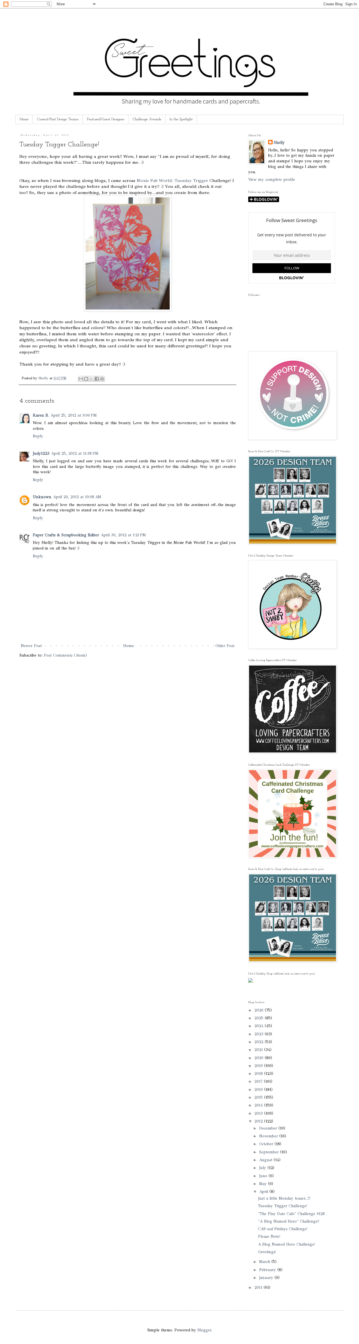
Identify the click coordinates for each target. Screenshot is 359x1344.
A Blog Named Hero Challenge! (286, 1244)
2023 (259, 1034)
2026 (259, 1010)
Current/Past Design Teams (58, 119)
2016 (259, 1089)
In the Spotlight (181, 119)
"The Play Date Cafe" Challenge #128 (291, 1213)
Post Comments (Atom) (65, 655)
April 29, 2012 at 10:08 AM (77, 497)
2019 (259, 1065)
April (264, 1191)
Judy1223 (41, 453)
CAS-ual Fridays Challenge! (282, 1229)
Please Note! (269, 1236)
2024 (259, 1026)
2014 (259, 1105)
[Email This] (81, 379)
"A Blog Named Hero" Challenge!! (288, 1221)
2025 (259, 1018)
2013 (259, 1113)
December (269, 1128)
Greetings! (267, 1252)
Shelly (279, 142)
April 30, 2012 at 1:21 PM (123, 535)
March (265, 1261)
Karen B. (41, 415)
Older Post (224, 645)
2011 (259, 1287)
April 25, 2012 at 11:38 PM (74, 453)
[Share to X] (91, 379)
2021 (259, 1049)
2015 (259, 1097)
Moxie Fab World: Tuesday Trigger (172, 180)
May (263, 1183)
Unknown (42, 497)
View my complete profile (271, 179)
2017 (259, 1081)
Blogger (204, 1330)
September (269, 1152)
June (264, 1176)
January (267, 1277)
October (267, 1144)
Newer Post (31, 645)
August (266, 1160)
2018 (259, 1073)
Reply (38, 436)
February (268, 1269)
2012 (259, 1121)
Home (24, 119)
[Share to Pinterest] (102, 379)
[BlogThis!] (86, 379)
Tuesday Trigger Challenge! (282, 1206)
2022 (259, 1042)
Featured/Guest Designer (105, 119)
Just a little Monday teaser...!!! (284, 1198)
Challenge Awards (147, 119)
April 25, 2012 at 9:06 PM (73, 415)
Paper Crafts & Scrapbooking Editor (66, 535)
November (269, 1136)
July (263, 1167)
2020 (259, 1058)
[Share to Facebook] (97, 379)
